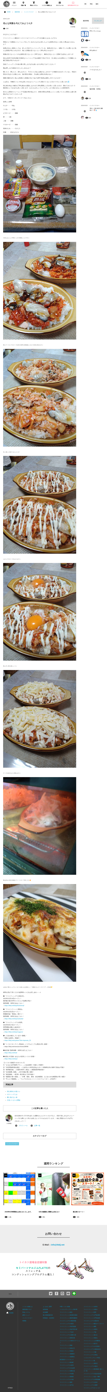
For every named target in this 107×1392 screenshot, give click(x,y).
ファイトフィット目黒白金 (67, 1371)
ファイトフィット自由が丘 (67, 1348)
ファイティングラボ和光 (90, 1355)
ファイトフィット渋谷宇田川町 (68, 1329)
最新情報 (17, 12)
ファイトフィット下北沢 (67, 1332)
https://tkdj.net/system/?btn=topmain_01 (18, 1040)
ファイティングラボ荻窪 (67, 1323)
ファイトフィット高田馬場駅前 (68, 1318)
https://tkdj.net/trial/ (11, 1053)
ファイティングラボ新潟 (90, 1366)
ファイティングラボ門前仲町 (92, 1315)
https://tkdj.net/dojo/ (11, 1059)
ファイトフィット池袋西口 (67, 1354)
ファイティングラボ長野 (90, 1385)
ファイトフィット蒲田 (66, 1382)
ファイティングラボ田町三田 (68, 1335)
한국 (97, 4)
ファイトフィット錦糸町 (67, 1362)
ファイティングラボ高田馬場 (68, 1321)
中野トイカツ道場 (65, 1306)
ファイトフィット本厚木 (90, 1329)
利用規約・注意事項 (48, 1318)
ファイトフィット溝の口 (90, 1335)
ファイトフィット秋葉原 (67, 1351)
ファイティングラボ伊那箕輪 (92, 1379)
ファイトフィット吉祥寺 (90, 1306)
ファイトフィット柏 (89, 1360)
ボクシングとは (12, 1094)
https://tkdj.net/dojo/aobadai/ (14, 1019)
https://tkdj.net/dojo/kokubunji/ (14, 1005)
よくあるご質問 (47, 1306)
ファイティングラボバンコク (92, 1388)
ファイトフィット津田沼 (90, 1363)
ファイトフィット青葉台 (90, 1338)
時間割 (24, 1321)
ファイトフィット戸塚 (90, 1332)
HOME (9, 12)
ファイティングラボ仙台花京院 (92, 1373)
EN (85, 4)
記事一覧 (37, 1125)
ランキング (98, 21)
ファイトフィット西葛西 (67, 1376)
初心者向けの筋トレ (13, 1091)
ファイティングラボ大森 (67, 1379)
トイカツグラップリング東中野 (68, 1309)
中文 (91, 4)
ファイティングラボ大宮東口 (92, 1346)
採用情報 (45, 1309)
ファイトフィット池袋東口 (67, 1356)
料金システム (26, 1312)
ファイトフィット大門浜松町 (92, 1318)
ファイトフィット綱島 (90, 1326)
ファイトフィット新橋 (66, 1345)
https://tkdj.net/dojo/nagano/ (14, 1032)
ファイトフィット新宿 (66, 1312)
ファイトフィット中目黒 (67, 1373)
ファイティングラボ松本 (90, 1382)
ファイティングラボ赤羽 (67, 1365)
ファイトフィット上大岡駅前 (92, 1340)
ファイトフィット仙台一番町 (92, 1376)
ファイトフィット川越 (90, 1352)
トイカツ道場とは (27, 1306)
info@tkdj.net (57, 1245)
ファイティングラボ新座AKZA (92, 1349)
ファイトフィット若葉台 (90, 1309)
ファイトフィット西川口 (90, 1343)
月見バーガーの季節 (13, 1100)
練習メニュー (26, 1315)
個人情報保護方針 (48, 1315)
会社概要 (45, 1312)
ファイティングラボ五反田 (67, 1368)
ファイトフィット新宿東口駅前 (68, 1315)
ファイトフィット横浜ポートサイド (94, 1323)
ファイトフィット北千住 (67, 1385)
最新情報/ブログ (27, 1309)
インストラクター (29, 12)
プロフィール (23, 1125)
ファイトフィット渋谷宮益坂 (68, 1326)
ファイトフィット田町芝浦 (67, 1338)
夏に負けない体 (12, 1097)
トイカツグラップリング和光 (92, 1358)
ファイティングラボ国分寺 (91, 1321)
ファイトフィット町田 (90, 1312)
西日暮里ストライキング (67, 1359)
